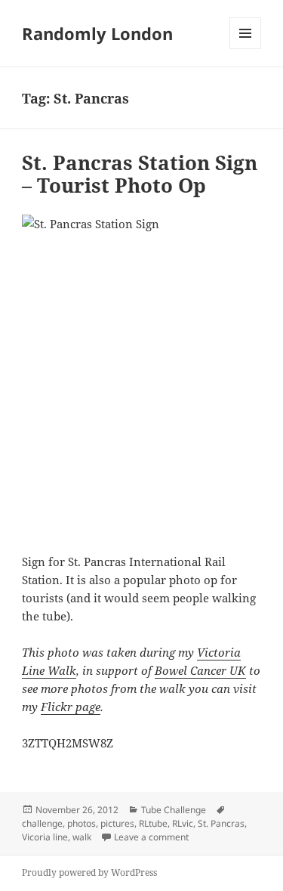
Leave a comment (151, 837)
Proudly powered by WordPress (89, 872)
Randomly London (97, 33)
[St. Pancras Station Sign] (141, 374)
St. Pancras (221, 823)
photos (81, 823)
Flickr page (70, 706)
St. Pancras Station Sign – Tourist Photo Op (139, 174)
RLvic (182, 823)
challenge (42, 823)
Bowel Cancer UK (200, 670)
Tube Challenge (173, 809)
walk (81, 837)
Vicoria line (45, 837)
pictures (117, 823)
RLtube (153, 823)
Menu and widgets (245, 48)
